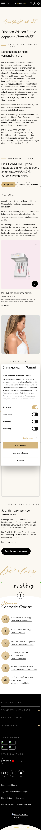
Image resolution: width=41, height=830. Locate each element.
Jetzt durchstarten (18, 659)
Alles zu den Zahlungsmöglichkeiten (20, 682)
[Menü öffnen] (3, 3)
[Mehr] (35, 284)
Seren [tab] (22, 184)
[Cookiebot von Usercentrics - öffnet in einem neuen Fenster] (28, 367)
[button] (12, 761)
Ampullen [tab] (8, 184)
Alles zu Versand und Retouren (24, 670)
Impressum (20, 798)
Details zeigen (28, 438)
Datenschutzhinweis (9, 785)
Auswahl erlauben (20, 453)
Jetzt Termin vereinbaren (21, 621)
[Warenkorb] (38, 3)
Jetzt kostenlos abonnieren (22, 645)
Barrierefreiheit (7, 798)
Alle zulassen (20, 445)
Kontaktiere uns (7, 805)
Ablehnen (20, 460)
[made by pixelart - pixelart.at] (20, 816)
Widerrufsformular (24, 805)
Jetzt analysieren (18, 633)
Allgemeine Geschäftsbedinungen (14, 792)
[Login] (34, 3)
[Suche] (8, 3)
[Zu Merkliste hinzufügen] (36, 244)
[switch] (35, 414)
